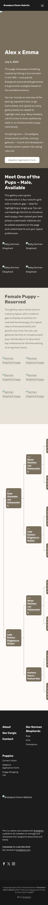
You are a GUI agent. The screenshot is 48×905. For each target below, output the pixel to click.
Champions (31, 744)
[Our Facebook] (3, 863)
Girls (28, 740)
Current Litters (9, 760)
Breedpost (38, 831)
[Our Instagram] (13, 863)
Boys (28, 736)
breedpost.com (23, 850)
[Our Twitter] (8, 863)
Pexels (33, 890)
